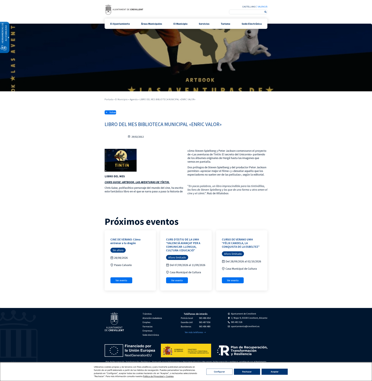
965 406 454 (204, 318)
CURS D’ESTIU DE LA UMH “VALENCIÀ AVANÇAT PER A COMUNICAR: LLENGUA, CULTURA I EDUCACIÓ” (183, 245)
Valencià (262, 6)
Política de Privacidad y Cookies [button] (158, 376)
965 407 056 (204, 322)
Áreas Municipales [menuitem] (151, 23)
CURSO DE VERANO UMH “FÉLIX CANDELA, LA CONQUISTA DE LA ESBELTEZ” (241, 243)
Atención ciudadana (152, 318)
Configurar (219, 371)
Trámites (147, 313)
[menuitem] (152, 313)
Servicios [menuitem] (204, 23)
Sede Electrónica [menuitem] (252, 23)
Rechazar (247, 371)
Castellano (249, 6)
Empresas (147, 330)
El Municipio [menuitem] (180, 23)
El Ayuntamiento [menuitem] (120, 23)
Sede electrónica (151, 334)
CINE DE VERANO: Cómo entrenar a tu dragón (125, 241)
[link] (124, 9)
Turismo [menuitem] (225, 23)
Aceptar (275, 371)
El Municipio (121, 99)
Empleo (146, 322)
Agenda (134, 99)
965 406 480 (204, 326)
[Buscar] (265, 12)
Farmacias (148, 326)
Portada (109, 99)
